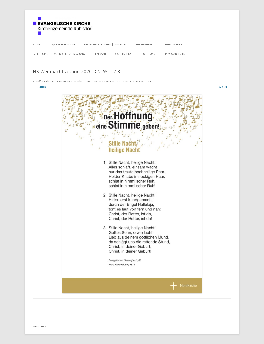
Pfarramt (100, 54)
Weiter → (225, 87)
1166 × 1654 (91, 81)
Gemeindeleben (172, 44)
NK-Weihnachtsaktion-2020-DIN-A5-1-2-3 (126, 81)
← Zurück (39, 87)
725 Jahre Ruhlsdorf (61, 44)
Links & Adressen (174, 54)
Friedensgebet (145, 44)
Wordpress (39, 326)
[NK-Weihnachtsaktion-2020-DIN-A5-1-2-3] (132, 194)
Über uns (149, 54)
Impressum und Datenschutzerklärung (59, 54)
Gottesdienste (124, 54)
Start (36, 44)
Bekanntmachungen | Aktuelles (105, 44)
